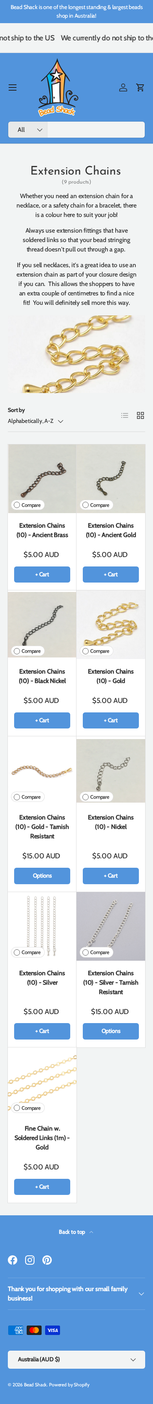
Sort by (16, 409)
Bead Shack (35, 1385)
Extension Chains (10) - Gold (110, 676)
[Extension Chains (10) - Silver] (42, 926)
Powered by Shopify (69, 1385)
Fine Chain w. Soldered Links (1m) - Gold (42, 1138)
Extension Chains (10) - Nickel (110, 822)
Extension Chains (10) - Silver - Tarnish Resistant (110, 982)
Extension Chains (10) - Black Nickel (42, 676)
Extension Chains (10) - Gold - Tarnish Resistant (42, 827)
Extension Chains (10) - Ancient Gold (111, 530)
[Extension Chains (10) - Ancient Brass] (42, 478)
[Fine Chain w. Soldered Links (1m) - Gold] (42, 1081)
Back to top (72, 1231)
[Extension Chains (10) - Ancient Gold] (110, 478)
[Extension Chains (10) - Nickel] (110, 770)
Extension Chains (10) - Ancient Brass (42, 530)
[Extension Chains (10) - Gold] (110, 624)
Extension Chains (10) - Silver (42, 977)
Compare (31, 505)
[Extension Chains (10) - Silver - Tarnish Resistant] (110, 926)
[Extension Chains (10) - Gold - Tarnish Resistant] (42, 770)
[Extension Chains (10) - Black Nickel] (42, 624)
